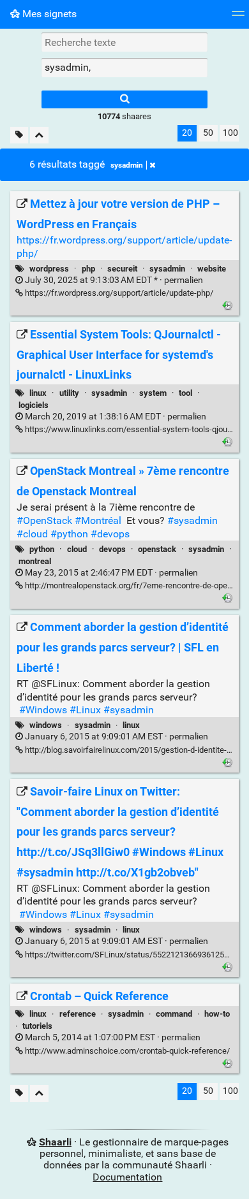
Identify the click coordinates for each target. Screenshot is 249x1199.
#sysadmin (192, 520)
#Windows (43, 710)
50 (208, 132)
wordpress (49, 268)
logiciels (34, 405)
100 (230, 132)
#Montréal (98, 520)
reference (77, 1014)
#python (69, 534)
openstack (157, 549)
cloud (77, 549)
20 (187, 132)
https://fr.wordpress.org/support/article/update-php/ (118, 293)
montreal (35, 561)
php (88, 268)
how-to (217, 1014)
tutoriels (37, 1026)
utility (69, 393)
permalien (113, 280)
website (211, 268)
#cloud (32, 534)
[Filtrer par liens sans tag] (19, 135)
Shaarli (55, 1142)
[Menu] (238, 17)
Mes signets (48, 14)
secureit (122, 268)
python (41, 549)
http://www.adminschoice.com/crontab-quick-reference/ (126, 1051)
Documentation (127, 1177)
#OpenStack (44, 520)
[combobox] (124, 67)
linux (38, 393)
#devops (110, 534)
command (174, 1014)
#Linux (85, 710)
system (153, 393)
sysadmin (126, 165)
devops (112, 549)
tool (185, 393)
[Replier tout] (39, 135)
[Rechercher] (124, 99)
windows (45, 725)
